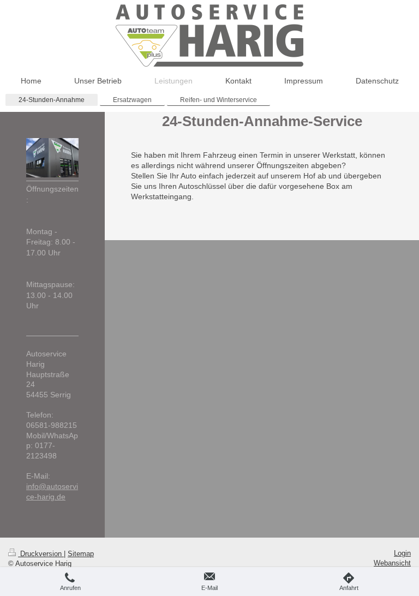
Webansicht (392, 563)
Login (402, 553)
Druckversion (41, 554)
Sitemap (81, 554)
